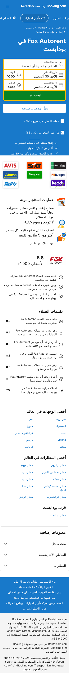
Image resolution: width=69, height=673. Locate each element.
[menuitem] (34, 18)
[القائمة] (7, 6)
